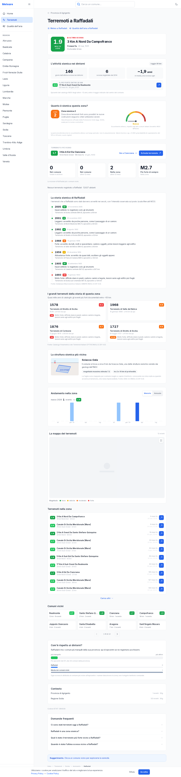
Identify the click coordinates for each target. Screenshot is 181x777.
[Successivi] (117, 634)
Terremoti (58, 766)
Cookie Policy (53, 773)
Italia (49, 766)
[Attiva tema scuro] (176, 4)
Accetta (144, 772)
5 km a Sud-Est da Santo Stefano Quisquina (77, 556)
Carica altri (105, 598)
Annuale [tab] (157, 393)
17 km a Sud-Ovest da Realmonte (72, 564)
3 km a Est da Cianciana (68, 572)
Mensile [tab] (147, 393)
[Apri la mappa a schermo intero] (161, 440)
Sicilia (67, 766)
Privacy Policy (37, 773)
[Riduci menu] (29, 4)
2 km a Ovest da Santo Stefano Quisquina (76, 532)
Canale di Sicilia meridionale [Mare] (74, 524)
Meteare (7, 4)
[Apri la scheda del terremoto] (158, 85)
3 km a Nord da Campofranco (89, 41)
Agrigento (77, 766)
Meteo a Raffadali (58, 28)
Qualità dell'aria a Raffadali (85, 28)
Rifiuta (132, 772)
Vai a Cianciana (126, 153)
